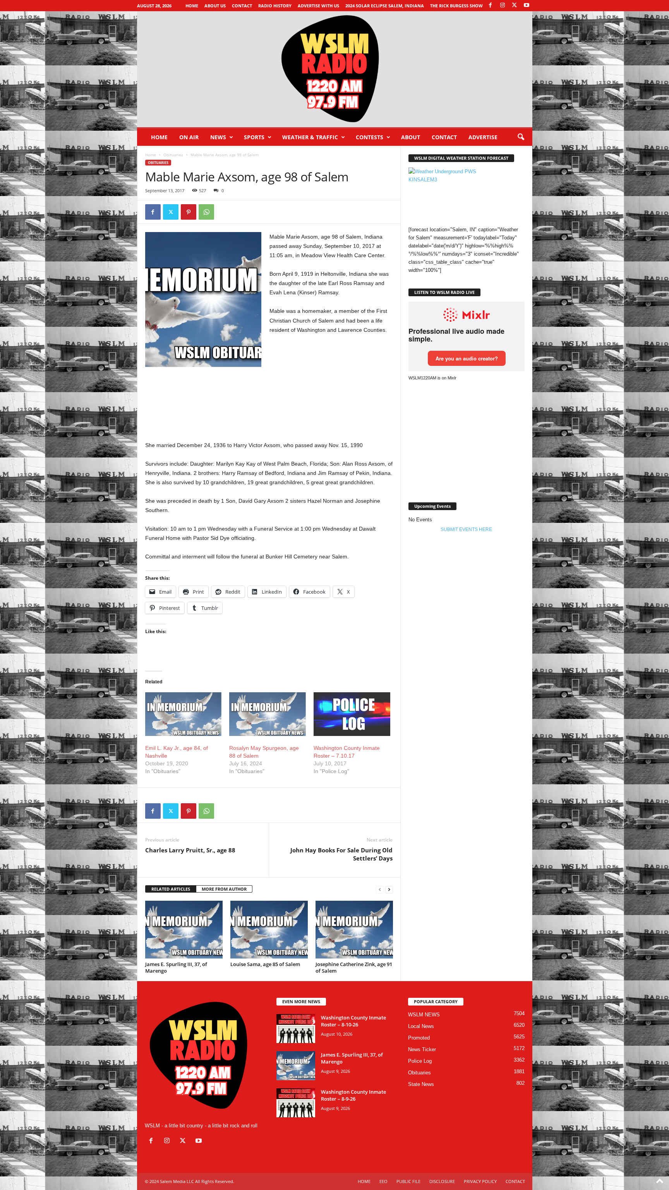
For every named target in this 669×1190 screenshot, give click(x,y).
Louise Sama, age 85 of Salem (265, 964)
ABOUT (410, 137)
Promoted (419, 1038)
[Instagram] (502, 5)
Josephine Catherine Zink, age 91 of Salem (354, 967)
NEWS (218, 137)
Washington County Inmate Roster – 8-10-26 (353, 1021)
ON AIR (189, 137)
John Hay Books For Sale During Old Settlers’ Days (341, 854)
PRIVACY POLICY (480, 1181)
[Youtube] (526, 5)
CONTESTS (369, 137)
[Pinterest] (188, 212)
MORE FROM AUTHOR (224, 889)
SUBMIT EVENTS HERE (466, 529)
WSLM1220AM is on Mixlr (432, 378)
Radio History (275, 6)
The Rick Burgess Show (456, 6)
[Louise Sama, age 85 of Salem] (269, 930)
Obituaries (173, 154)
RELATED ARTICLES (170, 889)
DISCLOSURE (442, 1181)
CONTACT (444, 137)
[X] (514, 5)
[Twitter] (170, 212)
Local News (421, 1026)
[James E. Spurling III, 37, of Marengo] (184, 930)
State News (421, 1084)
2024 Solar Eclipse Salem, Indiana (384, 6)
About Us (215, 6)
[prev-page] (380, 889)
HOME (364, 1181)
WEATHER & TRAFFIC (310, 137)
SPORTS (254, 137)
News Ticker (422, 1049)
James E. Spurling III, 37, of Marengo (176, 967)
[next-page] (389, 889)
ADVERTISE (482, 137)
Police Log (420, 1061)
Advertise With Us (318, 6)
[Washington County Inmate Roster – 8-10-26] (295, 1028)
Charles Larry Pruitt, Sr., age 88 (190, 850)
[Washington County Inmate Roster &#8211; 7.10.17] (352, 714)
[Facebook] (490, 5)
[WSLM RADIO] (334, 69)
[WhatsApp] (206, 212)
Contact (242, 6)
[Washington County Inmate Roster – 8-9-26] (295, 1102)
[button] (520, 137)
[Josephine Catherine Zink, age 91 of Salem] (354, 930)
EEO (383, 1181)
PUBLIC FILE (408, 1181)
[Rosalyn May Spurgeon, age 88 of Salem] (267, 714)
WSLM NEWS (424, 1015)
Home (191, 6)
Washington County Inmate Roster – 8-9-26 (353, 1095)
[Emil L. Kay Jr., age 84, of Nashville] (183, 714)
